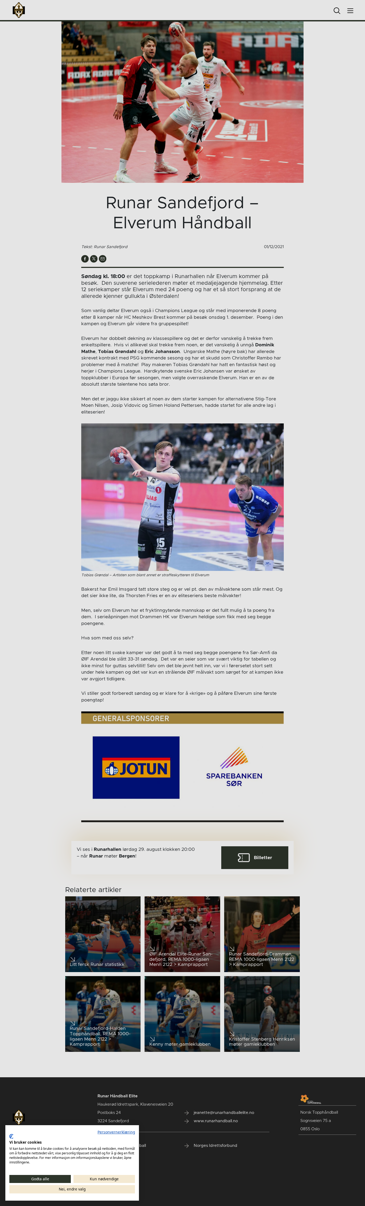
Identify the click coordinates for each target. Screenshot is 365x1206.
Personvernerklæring (116, 1132)
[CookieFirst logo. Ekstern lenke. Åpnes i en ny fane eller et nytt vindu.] (11, 1136)
